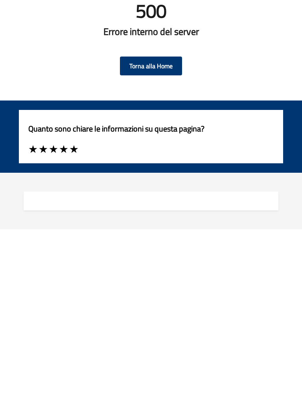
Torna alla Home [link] (151, 66)
